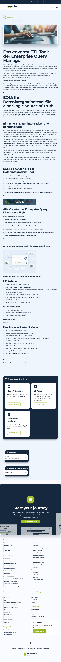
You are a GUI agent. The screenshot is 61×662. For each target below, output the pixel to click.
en (59, 2)
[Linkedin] (30, 643)
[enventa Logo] (30, 654)
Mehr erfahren (14, 404)
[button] (39, 2)
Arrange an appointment (30, 521)
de (57, 2)
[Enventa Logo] (10, 7)
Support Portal (39, 631)
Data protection (21, 648)
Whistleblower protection (43, 648)
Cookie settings (31, 648)
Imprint (13, 648)
